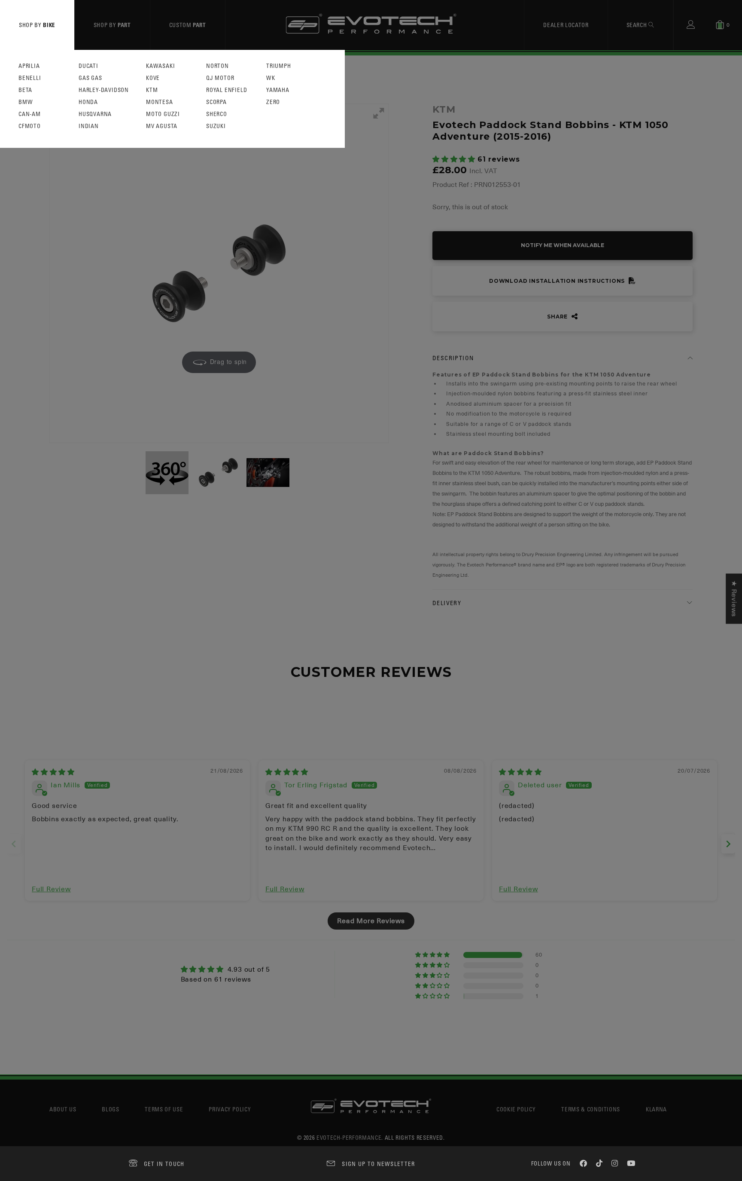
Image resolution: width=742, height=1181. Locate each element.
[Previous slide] (14, 844)
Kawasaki (160, 66)
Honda (88, 102)
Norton (217, 66)
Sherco (216, 114)
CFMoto (29, 126)
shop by (37, 24)
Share (558, 316)
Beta (25, 90)
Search (637, 24)
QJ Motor (220, 78)
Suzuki (216, 126)
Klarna (656, 1109)
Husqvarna (95, 114)
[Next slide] (728, 844)
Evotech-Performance (348, 1137)
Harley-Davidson (104, 90)
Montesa (159, 102)
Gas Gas (90, 78)
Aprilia (29, 66)
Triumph (278, 66)
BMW (25, 102)
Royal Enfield (226, 90)
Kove (153, 78)
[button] (454, 159)
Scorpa (216, 102)
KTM (152, 90)
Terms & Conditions (590, 1109)
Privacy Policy (230, 1109)
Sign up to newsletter (378, 1163)
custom (187, 24)
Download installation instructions (557, 281)
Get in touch (164, 1163)
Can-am (29, 114)
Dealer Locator (565, 24)
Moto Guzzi (163, 114)
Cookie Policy (515, 1109)
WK (270, 78)
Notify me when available (562, 245)
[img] (53, 772)
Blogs (110, 1109)
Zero (273, 102)
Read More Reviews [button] (371, 921)
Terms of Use (164, 1109)
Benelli (29, 78)
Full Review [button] (51, 889)
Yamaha (277, 90)
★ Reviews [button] (734, 599)
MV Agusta (161, 126)
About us (62, 1109)
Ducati (88, 66)
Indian (89, 126)
